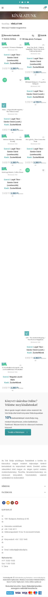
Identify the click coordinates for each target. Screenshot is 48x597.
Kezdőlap (5, 24)
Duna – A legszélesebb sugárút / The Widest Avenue (12, 110)
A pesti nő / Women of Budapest (12, 47)
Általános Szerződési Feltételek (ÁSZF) (32, 580)
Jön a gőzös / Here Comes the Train (35, 140)
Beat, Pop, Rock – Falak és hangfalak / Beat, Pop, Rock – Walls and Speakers (35, 49)
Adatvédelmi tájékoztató (11, 580)
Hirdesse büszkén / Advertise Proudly (12, 140)
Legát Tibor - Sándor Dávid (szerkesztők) (14, 58)
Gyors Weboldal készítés (32, 586)
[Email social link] (22, 2)
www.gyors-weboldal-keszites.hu (24, 588)
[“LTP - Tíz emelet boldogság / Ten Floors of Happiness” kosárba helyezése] (27, 333)
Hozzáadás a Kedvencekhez (20, 80)
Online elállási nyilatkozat (33, 582)
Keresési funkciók (12, 35)
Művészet (11, 50)
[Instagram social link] (25, 2)
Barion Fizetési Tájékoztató (15, 582)
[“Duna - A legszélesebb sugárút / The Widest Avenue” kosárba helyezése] (4, 105)
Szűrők (43, 35)
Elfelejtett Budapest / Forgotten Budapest (35, 83)
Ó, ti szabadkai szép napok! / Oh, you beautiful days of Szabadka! (12, 368)
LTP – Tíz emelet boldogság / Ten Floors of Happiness (35, 338)
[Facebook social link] (20, 2)
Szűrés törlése (10, 39)
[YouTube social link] (28, 2)
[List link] (24, 529)
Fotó (16, 50)
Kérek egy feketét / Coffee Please (12, 172)
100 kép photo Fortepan (32, 39)
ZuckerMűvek (15, 63)
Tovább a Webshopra (16, 432)
